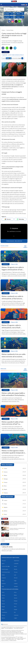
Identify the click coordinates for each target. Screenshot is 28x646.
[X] (16, 21)
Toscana (15, 572)
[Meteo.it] (24, 4)
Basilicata (4, 583)
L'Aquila (15, 609)
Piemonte (4, 560)
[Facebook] (9, 21)
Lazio (15, 574)
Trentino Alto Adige (6, 566)
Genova (3, 595)
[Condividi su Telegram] (15, 49)
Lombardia (16, 563)
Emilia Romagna (5, 569)
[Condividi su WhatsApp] (7, 49)
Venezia (15, 598)
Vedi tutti (25, 246)
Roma (15, 606)
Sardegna (16, 586)
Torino (3, 592)
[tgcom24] (14, 1)
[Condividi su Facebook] (3, 49)
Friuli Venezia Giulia (6, 572)
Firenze (15, 603)
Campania (4, 577)
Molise (3, 580)
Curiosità (6, 52)
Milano (15, 595)
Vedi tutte (25, 369)
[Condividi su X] (11, 49)
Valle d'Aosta (16, 560)
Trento (3, 598)
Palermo (3, 618)
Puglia (15, 580)
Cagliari (15, 618)
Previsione (5, 264)
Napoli (3, 609)
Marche (15, 569)
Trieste (3, 600)
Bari (15, 612)
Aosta (15, 592)
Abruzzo (15, 577)
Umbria (3, 574)
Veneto (15, 566)
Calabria (15, 583)
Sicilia (3, 586)
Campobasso (4, 612)
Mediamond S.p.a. (12, 637)
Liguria (3, 563)
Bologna (15, 600)
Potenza (3, 615)
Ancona (3, 603)
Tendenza (5, 389)
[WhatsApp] (19, 21)
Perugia (3, 606)
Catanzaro (16, 615)
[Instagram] (12, 21)
